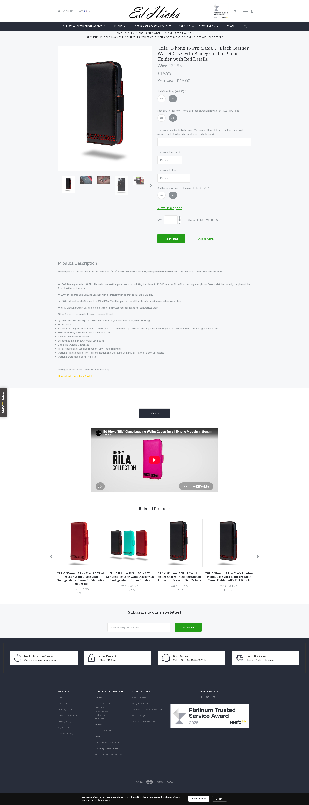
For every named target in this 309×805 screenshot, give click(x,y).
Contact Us (63, 703)
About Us (62, 697)
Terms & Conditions (67, 715)
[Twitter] (207, 697)
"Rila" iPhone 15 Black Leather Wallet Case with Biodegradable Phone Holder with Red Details (179, 577)
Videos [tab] (155, 413)
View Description (169, 208)
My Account (64, 727)
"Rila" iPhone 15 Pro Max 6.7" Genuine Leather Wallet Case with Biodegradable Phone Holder (130, 577)
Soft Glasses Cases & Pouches (152, 26)
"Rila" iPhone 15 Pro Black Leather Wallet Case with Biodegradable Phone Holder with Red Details (229, 577)
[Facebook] (201, 697)
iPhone (118, 26)
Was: (162, 65)
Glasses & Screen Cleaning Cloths (84, 26)
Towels (231, 26)
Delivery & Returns (67, 709)
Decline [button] (220, 798)
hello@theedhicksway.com (107, 742)
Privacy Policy (64, 721)
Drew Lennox (207, 26)
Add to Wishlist (206, 238)
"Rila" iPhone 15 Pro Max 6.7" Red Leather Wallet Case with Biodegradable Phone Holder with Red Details (80, 578)
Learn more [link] (104, 800)
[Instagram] (214, 697)
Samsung (185, 26)
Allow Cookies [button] (199, 798)
